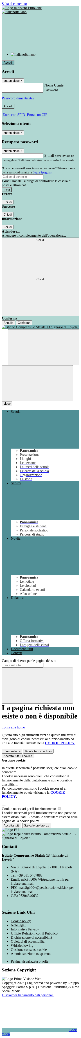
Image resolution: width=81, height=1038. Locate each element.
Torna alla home (13, 727)
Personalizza (12, 751)
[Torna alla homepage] (40, 327)
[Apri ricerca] (43, 347)
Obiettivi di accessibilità (28, 941)
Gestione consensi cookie (29, 950)
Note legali (18, 925)
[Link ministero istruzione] (22, 8)
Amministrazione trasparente (31, 954)
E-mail (49, 155)
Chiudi (8, 202)
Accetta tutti (18, 756)
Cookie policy (21, 921)
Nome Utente (53, 85)
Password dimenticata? (18, 98)
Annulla (8, 322)
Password (51, 90)
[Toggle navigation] (37, 383)
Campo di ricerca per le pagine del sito (29, 661)
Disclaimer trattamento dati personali (28, 995)
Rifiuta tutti (38, 751)
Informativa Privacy (25, 929)
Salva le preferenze (36, 825)
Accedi (8, 62)
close (7, 403)
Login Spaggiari (42, 172)
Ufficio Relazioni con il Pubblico (34, 933)
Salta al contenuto (14, 4)
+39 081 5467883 (30, 875)
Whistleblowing (22, 945)
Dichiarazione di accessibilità (31, 937)
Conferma (24, 322)
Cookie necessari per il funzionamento (29, 809)
